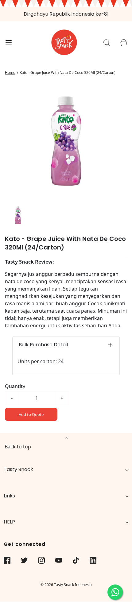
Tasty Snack (18, 469)
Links (9, 495)
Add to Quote (31, 414)
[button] (18, 215)
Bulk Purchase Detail (43, 344)
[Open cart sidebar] (123, 42)
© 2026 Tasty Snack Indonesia (66, 584)
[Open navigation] (8, 42)
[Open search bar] (106, 42)
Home (10, 72)
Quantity (15, 386)
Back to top (18, 446)
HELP (9, 521)
